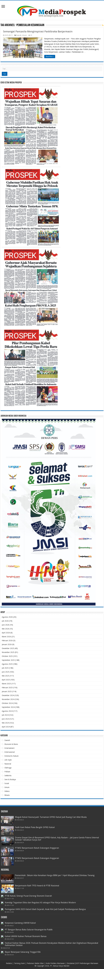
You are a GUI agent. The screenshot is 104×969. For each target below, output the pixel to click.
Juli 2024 (5, 715)
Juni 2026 (5, 625)
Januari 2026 (7, 644)
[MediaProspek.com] (52, 10)
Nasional (7, 764)
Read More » (50, 56)
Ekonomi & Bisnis (11, 744)
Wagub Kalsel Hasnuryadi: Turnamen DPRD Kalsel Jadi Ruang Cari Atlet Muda (51, 817)
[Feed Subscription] (102, 25)
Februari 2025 (7, 688)
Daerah (18, 35)
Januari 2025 (7, 691)
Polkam (7, 772)
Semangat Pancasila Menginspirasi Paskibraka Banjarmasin (37, 31)
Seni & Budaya (10, 779)
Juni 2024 (5, 719)
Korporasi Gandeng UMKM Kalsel (20, 923)
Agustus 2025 (7, 664)
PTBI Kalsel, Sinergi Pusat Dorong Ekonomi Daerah (28, 896)
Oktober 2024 (7, 703)
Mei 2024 (5, 723)
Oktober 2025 (7, 656)
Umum (24, 35)
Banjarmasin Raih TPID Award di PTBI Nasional (37, 885)
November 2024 (8, 699)
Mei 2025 (5, 676)
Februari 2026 (7, 641)
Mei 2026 (5, 629)
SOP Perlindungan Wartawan (87, 963)
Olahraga (7, 768)
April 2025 (6, 680)
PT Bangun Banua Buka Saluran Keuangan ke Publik (29, 929)
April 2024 (6, 727)
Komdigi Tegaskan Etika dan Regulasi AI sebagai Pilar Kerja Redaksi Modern (40, 902)
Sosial (6, 783)
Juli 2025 (5, 668)
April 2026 (6, 633)
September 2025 (8, 660)
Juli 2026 (5, 621)
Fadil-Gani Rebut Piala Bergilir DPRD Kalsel (35, 827)
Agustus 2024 (7, 711)
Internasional (9, 752)
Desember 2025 (8, 648)
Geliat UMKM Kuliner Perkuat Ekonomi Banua (25, 936)
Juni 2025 (5, 672)
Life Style (8, 760)
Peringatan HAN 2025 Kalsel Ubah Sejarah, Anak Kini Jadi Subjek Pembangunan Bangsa (45, 909)
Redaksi (9, 963)
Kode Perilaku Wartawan (55, 963)
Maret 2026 (6, 637)
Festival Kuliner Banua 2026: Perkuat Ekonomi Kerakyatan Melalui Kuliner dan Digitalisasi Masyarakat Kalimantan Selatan (51, 944)
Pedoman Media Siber (35, 963)
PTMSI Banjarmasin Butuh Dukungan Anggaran (37, 848)
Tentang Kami (19, 963)
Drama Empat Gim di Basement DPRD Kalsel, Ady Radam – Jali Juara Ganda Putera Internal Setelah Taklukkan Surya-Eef (57, 838)
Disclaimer (71, 963)
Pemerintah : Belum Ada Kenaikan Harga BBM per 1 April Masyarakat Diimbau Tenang (54, 875)
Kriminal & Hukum (11, 756)
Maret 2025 (6, 684)
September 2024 (8, 707)
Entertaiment (9, 748)
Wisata (7, 795)
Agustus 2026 (7, 617)
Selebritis (7, 776)
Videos (7, 791)
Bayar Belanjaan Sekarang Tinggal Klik (23, 952)
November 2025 (8, 652)
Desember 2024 (8, 695)
